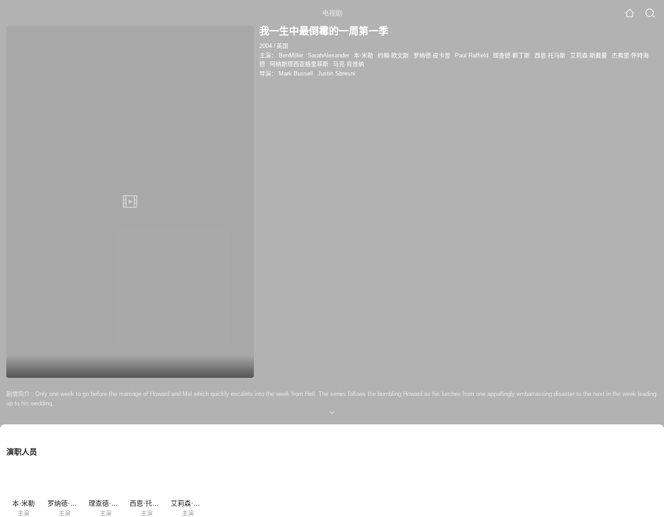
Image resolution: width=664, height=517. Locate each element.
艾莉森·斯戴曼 (588, 55)
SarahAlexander (328, 55)
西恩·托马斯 (550, 55)
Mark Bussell (296, 73)
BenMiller (291, 55)
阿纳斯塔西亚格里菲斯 (299, 64)
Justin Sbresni (336, 73)
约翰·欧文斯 (393, 55)
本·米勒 (363, 55)
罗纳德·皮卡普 (431, 55)
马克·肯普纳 (348, 64)
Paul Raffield (471, 55)
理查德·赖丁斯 (511, 55)
